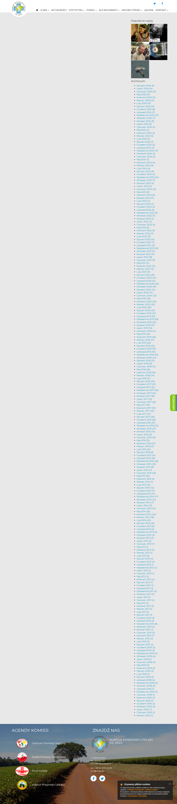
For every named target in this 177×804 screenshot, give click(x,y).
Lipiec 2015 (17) (144, 470)
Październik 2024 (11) (147, 150)
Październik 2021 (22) (147, 248)
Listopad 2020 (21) (146, 281)
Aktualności (59, 10)
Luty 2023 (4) (143, 201)
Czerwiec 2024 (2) (146, 156)
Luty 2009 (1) (143, 674)
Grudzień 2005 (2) (146, 703)
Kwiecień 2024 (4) (146, 162)
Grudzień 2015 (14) (146, 455)
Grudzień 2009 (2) (146, 647)
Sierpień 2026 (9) (145, 85)
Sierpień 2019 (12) (146, 325)
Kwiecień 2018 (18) (146, 372)
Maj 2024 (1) (143, 159)
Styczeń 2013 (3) (145, 558)
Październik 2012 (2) (147, 567)
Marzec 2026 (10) (145, 100)
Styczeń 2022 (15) (145, 239)
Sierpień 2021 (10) (146, 254)
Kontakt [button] (161, 10)
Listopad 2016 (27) (146, 422)
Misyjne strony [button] (131, 10)
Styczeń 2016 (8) (145, 452)
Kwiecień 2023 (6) (146, 195)
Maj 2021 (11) (143, 263)
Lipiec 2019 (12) (144, 328)
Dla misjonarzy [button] (108, 10)
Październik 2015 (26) (147, 461)
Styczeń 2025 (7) (145, 142)
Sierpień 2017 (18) (146, 396)
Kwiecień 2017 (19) (146, 408)
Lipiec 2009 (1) (144, 659)
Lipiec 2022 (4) (144, 221)
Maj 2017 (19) (143, 405)
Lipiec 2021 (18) (144, 257)
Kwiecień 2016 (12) (146, 443)
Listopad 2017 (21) (146, 387)
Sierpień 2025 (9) (145, 121)
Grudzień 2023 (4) (146, 174)
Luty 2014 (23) (144, 520)
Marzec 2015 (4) (145, 481)
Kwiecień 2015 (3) (145, 479)
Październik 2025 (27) (148, 115)
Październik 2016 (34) (147, 425)
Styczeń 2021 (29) (146, 275)
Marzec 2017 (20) (145, 411)
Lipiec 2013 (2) (144, 541)
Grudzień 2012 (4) (146, 561)
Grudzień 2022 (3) (146, 207)
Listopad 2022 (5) (145, 210)
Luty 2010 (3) (143, 641)
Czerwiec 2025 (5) (146, 127)
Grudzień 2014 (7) (146, 490)
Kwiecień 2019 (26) (146, 337)
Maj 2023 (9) (143, 192)
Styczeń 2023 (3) (145, 204)
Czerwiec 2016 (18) (146, 437)
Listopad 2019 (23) (146, 316)
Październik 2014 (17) (147, 496)
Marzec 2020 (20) (146, 304)
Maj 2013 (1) (142, 547)
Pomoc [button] (91, 10)
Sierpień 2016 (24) (146, 431)
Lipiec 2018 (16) (144, 363)
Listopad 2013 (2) (145, 529)
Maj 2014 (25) (143, 511)
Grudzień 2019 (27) (146, 313)
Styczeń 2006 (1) (145, 700)
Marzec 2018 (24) (145, 375)
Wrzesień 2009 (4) (146, 656)
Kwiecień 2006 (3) (146, 697)
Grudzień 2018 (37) (146, 348)
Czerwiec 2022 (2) (146, 224)
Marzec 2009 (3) (145, 671)
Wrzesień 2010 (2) (146, 626)
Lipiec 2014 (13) (144, 505)
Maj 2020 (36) (144, 298)
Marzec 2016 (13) (145, 446)
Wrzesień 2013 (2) (146, 535)
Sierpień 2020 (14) (146, 289)
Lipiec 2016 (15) (144, 434)
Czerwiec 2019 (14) (146, 331)
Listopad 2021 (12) (146, 245)
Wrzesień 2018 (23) (146, 357)
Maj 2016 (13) (143, 440)
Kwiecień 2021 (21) (146, 266)
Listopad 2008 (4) (146, 680)
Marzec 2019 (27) (145, 340)
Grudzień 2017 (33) (146, 384)
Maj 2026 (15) (143, 94)
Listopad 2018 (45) (146, 351)
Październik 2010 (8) (147, 623)
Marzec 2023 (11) (145, 198)
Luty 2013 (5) (143, 555)
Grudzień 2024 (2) (146, 144)
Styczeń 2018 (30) (146, 381)
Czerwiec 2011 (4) (145, 600)
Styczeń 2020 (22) (146, 310)
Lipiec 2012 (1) (144, 570)
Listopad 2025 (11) (146, 112)
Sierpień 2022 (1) (145, 218)
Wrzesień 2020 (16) (146, 286)
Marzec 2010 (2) (145, 638)
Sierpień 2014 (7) (145, 502)
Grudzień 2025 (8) (146, 109)
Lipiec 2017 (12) (144, 399)
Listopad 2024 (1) (145, 147)
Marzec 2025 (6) (145, 136)
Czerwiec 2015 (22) (146, 473)
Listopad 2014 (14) (146, 493)
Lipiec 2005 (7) (144, 709)
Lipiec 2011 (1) (143, 597)
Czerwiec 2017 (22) (146, 402)
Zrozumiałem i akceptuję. (137, 796)
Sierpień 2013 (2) (145, 538)
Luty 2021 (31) (143, 272)
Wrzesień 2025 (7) (146, 118)
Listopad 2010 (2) (145, 620)
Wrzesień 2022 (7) (146, 215)
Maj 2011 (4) (143, 603)
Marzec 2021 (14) (145, 269)
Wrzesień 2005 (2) (146, 706)
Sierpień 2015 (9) (145, 467)
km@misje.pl (97, 771)
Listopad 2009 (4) (146, 650)
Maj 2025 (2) (143, 130)
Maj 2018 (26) (143, 369)
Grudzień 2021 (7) (145, 242)
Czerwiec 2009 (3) (146, 662)
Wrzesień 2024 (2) (146, 153)
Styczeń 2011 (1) (144, 615)
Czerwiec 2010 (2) (146, 632)
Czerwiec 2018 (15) (146, 366)
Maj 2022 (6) (143, 227)
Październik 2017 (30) (147, 390)
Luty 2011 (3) (143, 612)
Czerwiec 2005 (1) (146, 712)
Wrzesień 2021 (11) (146, 251)
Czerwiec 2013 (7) (146, 544)
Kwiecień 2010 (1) (145, 635)
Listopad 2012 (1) (145, 564)
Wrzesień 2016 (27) (146, 428)
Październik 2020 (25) (148, 283)
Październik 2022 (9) (147, 212)
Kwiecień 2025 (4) (146, 133)
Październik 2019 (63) (147, 319)
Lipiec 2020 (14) (145, 292)
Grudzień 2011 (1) (145, 585)
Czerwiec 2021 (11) (146, 260)
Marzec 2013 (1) (145, 552)
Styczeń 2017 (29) (146, 416)
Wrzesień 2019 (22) (146, 322)
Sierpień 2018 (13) (146, 360)
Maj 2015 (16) (143, 476)
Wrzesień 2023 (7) (146, 180)
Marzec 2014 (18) (145, 517)
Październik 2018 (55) (147, 354)
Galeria (148, 10)
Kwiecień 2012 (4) (146, 579)
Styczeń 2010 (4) (145, 644)
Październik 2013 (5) (147, 532)
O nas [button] (44, 10)
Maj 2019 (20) (143, 334)
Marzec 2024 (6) (145, 165)
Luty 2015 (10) (143, 485)
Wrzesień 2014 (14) (146, 499)
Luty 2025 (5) (143, 138)
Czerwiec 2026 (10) (146, 91)
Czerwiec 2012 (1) (145, 573)
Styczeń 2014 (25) (146, 523)
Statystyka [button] (76, 10)
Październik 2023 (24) (148, 177)
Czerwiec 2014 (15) (146, 508)
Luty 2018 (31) (143, 378)
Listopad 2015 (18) (146, 458)
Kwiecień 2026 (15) (146, 97)
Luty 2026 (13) (144, 103)
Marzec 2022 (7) (145, 233)
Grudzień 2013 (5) (145, 526)
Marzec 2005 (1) (145, 715)
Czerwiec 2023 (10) (146, 189)
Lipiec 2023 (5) (144, 186)
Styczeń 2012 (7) (145, 582)
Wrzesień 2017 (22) (146, 393)
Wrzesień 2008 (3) (146, 685)
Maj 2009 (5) (143, 665)
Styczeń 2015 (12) (145, 487)
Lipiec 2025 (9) (144, 124)
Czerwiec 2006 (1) (146, 694)
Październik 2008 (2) (147, 683)
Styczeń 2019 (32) (146, 346)
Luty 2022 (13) (144, 236)
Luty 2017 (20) (144, 414)
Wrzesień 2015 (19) (146, 464)
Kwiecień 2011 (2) (145, 606)
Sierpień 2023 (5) (145, 183)
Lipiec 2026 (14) (145, 88)
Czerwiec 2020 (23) (147, 295)
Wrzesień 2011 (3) (145, 594)
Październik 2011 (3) (147, 591)
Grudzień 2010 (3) (146, 618)
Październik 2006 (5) (147, 691)
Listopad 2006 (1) (145, 689)
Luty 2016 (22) (144, 449)
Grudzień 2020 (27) (146, 277)
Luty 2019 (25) (144, 342)
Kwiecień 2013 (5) (145, 550)
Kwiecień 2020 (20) (146, 301)
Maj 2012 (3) (143, 576)
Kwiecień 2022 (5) (146, 230)
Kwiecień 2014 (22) (146, 514)
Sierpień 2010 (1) (145, 629)
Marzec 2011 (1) (144, 609)
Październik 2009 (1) (147, 653)
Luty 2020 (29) (144, 307)
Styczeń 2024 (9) (145, 171)
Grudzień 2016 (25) (146, 419)
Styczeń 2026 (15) (145, 106)
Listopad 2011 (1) (145, 588)
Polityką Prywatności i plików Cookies (143, 790)
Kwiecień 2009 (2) (146, 668)
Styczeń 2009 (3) (145, 677)
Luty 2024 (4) (143, 168)
